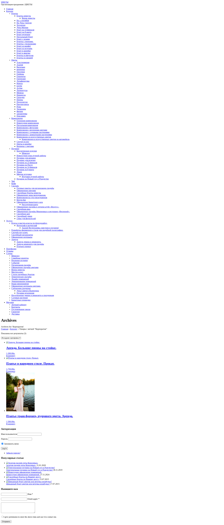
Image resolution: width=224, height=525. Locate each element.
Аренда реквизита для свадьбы (30, 244)
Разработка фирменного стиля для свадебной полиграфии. (37, 230)
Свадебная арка (23, 209)
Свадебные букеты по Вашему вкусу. (23, 479)
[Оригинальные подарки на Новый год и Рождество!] (30, 468)
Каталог (9, 11)
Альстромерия (23, 62)
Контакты (15, 307)
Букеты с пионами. (25, 41)
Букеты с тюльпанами (26, 44)
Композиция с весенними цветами (32, 130)
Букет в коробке (24, 51)
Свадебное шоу (23, 214)
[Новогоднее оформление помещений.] (24, 472)
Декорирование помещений (23, 281)
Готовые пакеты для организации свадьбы (35, 188)
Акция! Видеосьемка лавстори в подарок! (40, 228)
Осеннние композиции (27, 121)
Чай (13, 181)
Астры (19, 88)
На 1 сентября (23, 20)
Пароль (4, 439)
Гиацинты (21, 76)
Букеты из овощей (25, 58)
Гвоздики (21, 72)
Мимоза (20, 93)
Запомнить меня (11, 444)
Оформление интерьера (21, 237)
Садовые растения (19, 298)
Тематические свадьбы (21, 277)
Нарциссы (21, 95)
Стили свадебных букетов (22, 274)
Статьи (9, 253)
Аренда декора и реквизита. (29, 242)
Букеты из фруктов (25, 55)
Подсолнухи (22, 102)
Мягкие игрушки (24, 174)
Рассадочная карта (30, 204)
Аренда (14, 239)
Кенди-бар (21, 200)
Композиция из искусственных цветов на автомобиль (45, 139)
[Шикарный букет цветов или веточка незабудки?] (29, 481)
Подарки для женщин (26, 158)
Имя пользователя (9, 434)
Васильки (21, 67)
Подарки (15, 149)
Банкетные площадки (20, 300)
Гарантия (15, 312)
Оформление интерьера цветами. (26, 286)
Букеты (14, 13)
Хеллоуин (21, 25)
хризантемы (22, 114)
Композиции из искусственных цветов (34, 137)
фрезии (20, 111)
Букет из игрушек (24, 48)
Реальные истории (19, 260)
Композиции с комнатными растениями (34, 135)
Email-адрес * (33, 499)
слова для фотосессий (26, 218)
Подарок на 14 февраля (27, 167)
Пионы (20, 100)
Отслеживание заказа (20, 309)
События (15, 263)
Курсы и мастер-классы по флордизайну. (29, 223)
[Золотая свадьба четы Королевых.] (22, 463)
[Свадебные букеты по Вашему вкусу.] (23, 477)
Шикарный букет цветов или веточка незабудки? (28, 484)
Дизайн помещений (20, 279)
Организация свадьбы (21, 265)
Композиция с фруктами (27, 128)
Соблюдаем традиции (21, 288)
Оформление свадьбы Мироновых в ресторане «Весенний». (43, 211)
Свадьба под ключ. (19, 232)
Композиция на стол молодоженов (32, 197)
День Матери (22, 27)
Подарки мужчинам (25, 293)
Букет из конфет (24, 46)
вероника (21, 69)
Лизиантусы (22, 90)
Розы (19, 107)
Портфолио (11, 249)
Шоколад (26, 153)
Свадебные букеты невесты (29, 193)
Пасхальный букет (25, 37)
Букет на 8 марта (24, 32)
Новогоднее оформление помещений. (23, 474)
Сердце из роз (23, 142)
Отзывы (9, 251)
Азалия (20, 65)
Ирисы (20, 83)
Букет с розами (23, 39)
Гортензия (21, 79)
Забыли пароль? (13, 453)
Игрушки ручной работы (33, 176)
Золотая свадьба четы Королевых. (21, 465)
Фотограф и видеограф (27, 225)
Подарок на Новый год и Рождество (33, 179)
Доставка (15, 314)
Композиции (17, 118)
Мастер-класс (17, 272)
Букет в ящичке (23, 53)
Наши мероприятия (20, 284)
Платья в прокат (24, 246)
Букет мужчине (23, 34)
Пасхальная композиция (27, 125)
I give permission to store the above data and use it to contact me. (30, 517)
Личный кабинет (18, 305)
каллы (19, 86)
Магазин (10, 302)
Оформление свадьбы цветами (24, 267)
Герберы (20, 74)
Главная (9, 9)
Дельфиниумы (23, 81)
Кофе (13, 183)
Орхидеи (20, 97)
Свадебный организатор (22, 235)
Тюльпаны (21, 109)
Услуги (9, 221)
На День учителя (24, 23)
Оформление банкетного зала (30, 202)
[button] (10, 356)
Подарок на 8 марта (25, 169)
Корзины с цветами (25, 146)
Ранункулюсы (23, 104)
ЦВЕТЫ (4, 2)
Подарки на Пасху (25, 165)
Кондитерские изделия (27, 151)
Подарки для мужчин (26, 160)
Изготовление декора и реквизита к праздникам (32, 295)
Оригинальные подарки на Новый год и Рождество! (29, 470)
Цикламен (21, 116)
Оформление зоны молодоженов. (31, 195)
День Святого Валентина (28, 291)
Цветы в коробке (24, 144)
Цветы (14, 60)
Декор (19, 172)
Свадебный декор (24, 216)
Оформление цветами (26, 190)
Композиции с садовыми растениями (33, 132)
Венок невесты (28, 18)
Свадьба (15, 186)
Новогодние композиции (28, 123)
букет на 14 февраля (25, 30)
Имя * (30, 494)
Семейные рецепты (20, 258)
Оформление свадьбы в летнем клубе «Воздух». (38, 207)
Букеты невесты (24, 16)
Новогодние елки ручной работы (31, 156)
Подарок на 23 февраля (27, 162)
